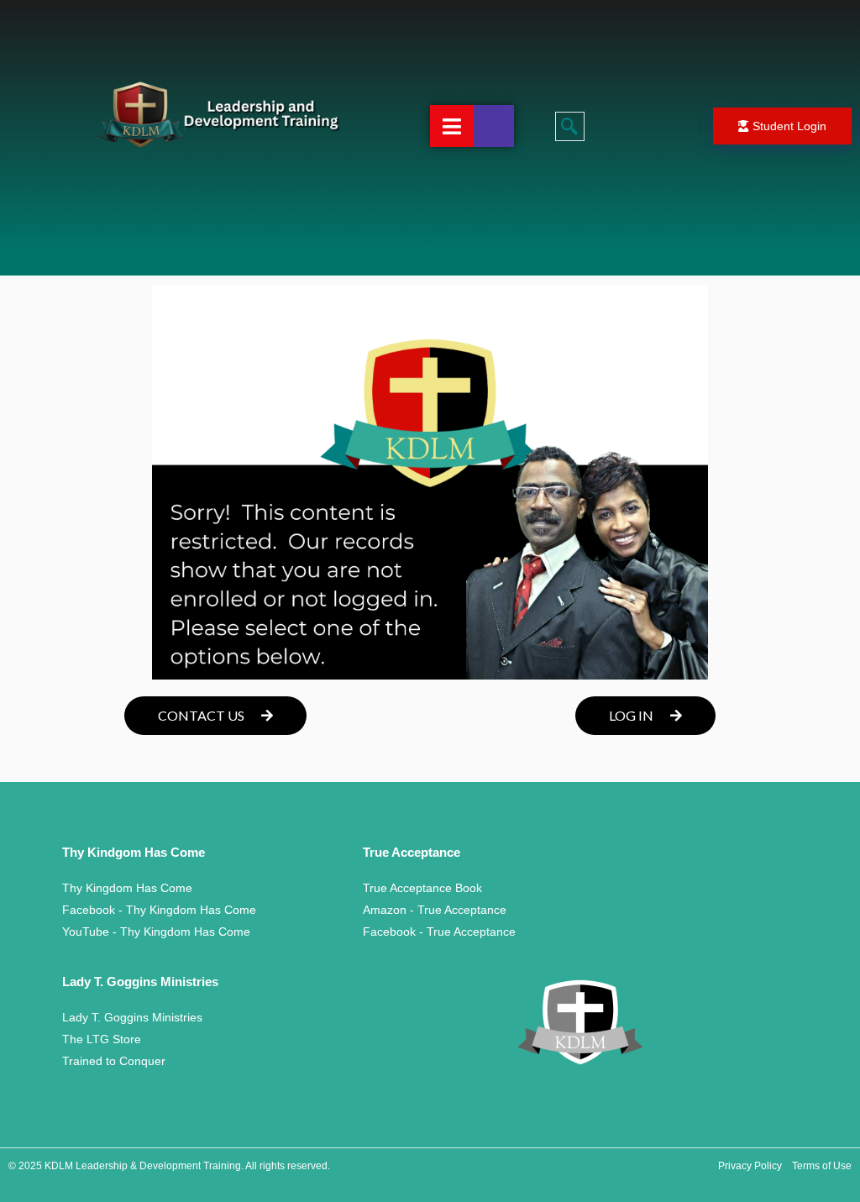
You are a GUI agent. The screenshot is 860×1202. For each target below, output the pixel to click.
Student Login (789, 126)
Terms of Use (822, 1166)
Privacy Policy (750, 1166)
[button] (570, 126)
